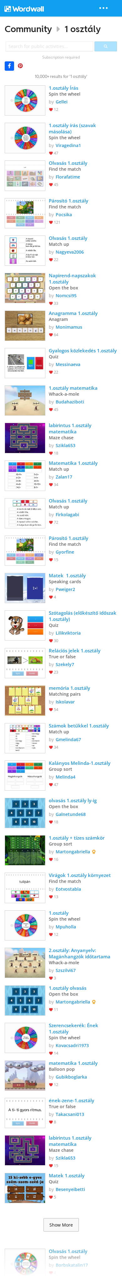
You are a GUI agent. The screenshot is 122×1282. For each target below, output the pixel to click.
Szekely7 (65, 664)
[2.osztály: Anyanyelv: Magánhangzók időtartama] (25, 962)
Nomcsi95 (66, 295)
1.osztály (59, 913)
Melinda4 (65, 777)
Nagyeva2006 (70, 252)
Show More (61, 1225)
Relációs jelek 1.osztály (74, 650)
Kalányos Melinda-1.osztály (79, 763)
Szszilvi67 (66, 970)
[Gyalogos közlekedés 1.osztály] (25, 362)
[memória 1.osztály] (25, 700)
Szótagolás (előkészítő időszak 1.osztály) (83, 616)
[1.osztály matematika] (25, 400)
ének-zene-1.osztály (71, 1100)
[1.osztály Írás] (25, 100)
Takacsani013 (70, 1114)
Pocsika (64, 214)
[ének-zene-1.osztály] (25, 1112)
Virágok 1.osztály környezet (80, 875)
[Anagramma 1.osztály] (25, 325)
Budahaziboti (70, 402)
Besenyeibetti (70, 1189)
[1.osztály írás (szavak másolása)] (25, 137)
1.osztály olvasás (67, 988)
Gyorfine (65, 552)
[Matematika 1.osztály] (25, 475)
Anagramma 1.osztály (73, 313)
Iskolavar (65, 702)
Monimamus (69, 327)
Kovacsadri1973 (72, 1045)
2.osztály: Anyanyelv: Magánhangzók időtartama (79, 953)
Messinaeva (68, 364)
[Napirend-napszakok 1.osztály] (25, 287)
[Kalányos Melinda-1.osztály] (25, 775)
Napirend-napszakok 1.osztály (74, 278)
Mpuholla (66, 927)
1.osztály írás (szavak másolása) (73, 128)
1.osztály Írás (63, 88)
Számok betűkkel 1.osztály (79, 725)
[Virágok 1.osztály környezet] (25, 887)
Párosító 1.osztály (68, 201)
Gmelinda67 (68, 739)
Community (28, 29)
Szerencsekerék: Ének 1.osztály (74, 1028)
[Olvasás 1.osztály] (25, 175)
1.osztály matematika (73, 388)
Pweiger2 (65, 589)
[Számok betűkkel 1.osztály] (25, 737)
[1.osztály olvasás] (25, 1000)
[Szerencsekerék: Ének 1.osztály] (25, 1037)
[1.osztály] (25, 925)
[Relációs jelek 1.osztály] (25, 662)
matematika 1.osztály (73, 1063)
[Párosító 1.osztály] (25, 213)
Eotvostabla (68, 889)
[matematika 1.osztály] (25, 1075)
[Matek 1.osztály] (25, 587)
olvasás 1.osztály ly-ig (73, 800)
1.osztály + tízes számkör (76, 838)
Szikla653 (65, 445)
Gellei (62, 102)
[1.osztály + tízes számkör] (25, 850)
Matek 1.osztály (68, 575)
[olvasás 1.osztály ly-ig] (25, 812)
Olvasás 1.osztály (68, 163)
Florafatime (68, 177)
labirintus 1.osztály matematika (71, 428)
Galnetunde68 (71, 814)
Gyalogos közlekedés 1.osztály (83, 350)
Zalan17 (64, 477)
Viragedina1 (68, 145)
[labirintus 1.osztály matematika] (25, 437)
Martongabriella (73, 852)
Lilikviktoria (68, 633)
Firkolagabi (67, 514)
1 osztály (82, 29)
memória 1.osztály (69, 688)
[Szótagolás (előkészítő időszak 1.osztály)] (25, 625)
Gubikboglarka (71, 1077)
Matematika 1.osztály (73, 463)
